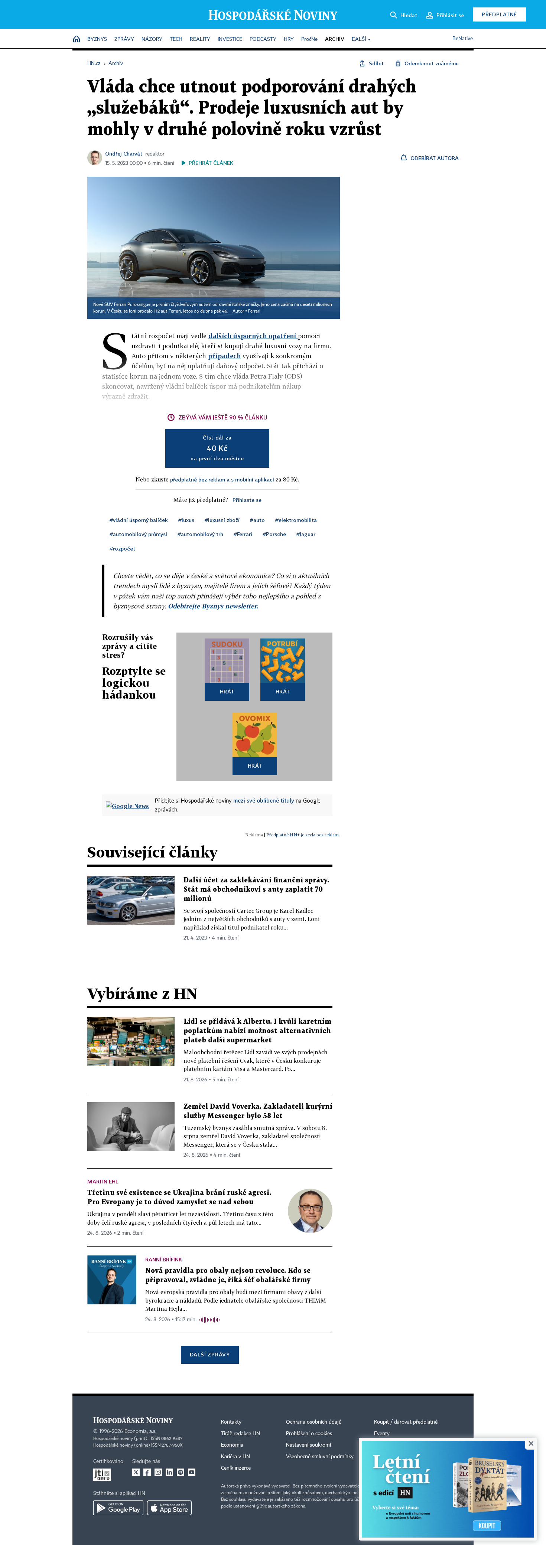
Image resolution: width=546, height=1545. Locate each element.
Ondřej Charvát (123, 153)
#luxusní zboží (222, 520)
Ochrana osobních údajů (314, 1422)
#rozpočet (122, 548)
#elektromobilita (296, 520)
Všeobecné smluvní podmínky (320, 1456)
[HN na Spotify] (180, 1472)
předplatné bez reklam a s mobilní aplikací (222, 479)
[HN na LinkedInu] (169, 1472)
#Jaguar (305, 534)
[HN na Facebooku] (147, 1472)
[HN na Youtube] (191, 1472)
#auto (257, 520)
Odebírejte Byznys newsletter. (213, 606)
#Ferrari (243, 534)
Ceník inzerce (236, 1468)
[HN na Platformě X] (136, 1472)
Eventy (382, 1433)
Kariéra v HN (235, 1456)
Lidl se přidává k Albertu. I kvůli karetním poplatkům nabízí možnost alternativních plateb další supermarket (257, 1031)
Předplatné (499, 14)
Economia (232, 1445)
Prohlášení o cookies (309, 1433)
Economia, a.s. (140, 1431)
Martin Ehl (102, 1181)
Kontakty (231, 1422)
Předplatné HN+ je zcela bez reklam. (303, 834)
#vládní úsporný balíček (139, 520)
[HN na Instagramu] (158, 1472)
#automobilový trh (200, 534)
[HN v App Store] (169, 1507)
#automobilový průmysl (138, 534)
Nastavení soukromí (308, 1445)
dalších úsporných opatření (253, 336)
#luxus (186, 520)
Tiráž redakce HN (240, 1433)
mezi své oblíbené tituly (263, 800)
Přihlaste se (247, 500)
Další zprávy (210, 1354)
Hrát (227, 691)
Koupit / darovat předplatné (406, 1422)
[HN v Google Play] (118, 1507)
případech (224, 356)
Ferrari (254, 311)
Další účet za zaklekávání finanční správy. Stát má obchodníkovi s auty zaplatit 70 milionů (256, 889)
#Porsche (274, 534)
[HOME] (76, 39)
